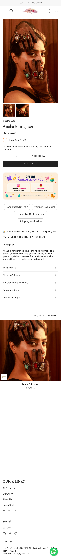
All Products (9, 488)
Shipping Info (9, 267)
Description (8, 244)
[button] (11, 11)
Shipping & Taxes (11, 275)
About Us (7, 499)
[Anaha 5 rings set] (30, 350)
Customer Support (12, 290)
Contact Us (8, 505)
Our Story (8, 493)
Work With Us (9, 510)
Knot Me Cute (9, 121)
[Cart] (56, 11)
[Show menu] (4, 11)
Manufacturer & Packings (15, 282)
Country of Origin (11, 297)
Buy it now (30, 163)
